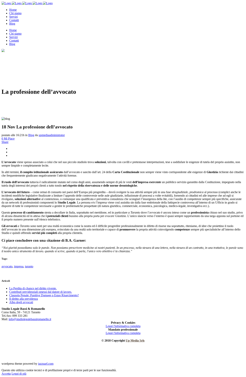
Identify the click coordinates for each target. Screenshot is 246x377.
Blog (31, 135)
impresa (18, 266)
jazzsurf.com (45, 363)
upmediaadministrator (52, 135)
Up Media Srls (135, 340)
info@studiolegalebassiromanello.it (30, 319)
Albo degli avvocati (21, 302)
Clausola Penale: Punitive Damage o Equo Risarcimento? (44, 295)
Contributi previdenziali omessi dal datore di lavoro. (40, 291)
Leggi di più (19, 373)
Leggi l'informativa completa (123, 326)
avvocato (7, 266)
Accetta (6, 373)
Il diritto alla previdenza (23, 298)
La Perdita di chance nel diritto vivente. (33, 288)
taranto (29, 266)
